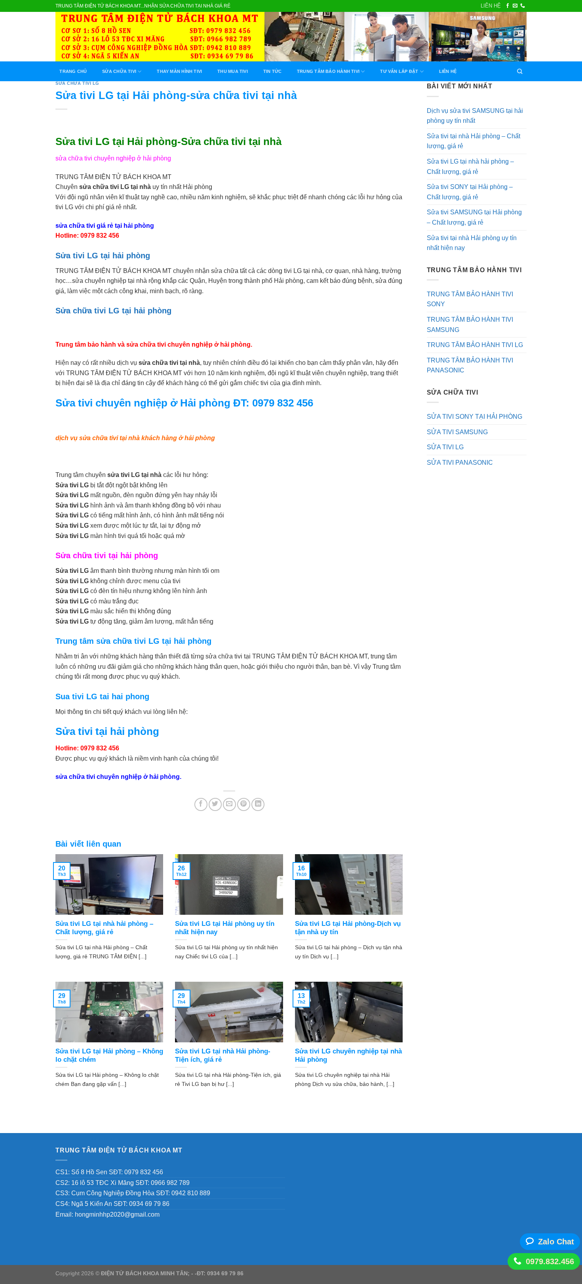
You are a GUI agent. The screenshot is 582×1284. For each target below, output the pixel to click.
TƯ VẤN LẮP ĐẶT (399, 71)
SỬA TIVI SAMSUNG (457, 432)
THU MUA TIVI (232, 71)
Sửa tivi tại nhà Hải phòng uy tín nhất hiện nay (472, 243)
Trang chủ (73, 71)
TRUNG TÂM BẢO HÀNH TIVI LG (475, 345)
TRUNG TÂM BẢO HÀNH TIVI (328, 71)
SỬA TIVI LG (445, 447)
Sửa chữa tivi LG (77, 83)
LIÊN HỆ (491, 6)
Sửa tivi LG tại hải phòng (102, 255)
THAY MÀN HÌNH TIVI (179, 71)
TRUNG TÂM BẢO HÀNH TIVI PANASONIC (470, 365)
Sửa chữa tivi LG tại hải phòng (113, 310)
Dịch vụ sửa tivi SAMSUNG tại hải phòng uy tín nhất (475, 115)
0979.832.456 (550, 1261)
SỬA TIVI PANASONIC (460, 462)
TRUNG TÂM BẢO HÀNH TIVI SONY (470, 299)
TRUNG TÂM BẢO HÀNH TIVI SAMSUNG (470, 324)
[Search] (520, 71)
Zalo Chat (556, 1241)
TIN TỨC (272, 71)
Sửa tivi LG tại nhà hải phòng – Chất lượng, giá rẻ (470, 166)
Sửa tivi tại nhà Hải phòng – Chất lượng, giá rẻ (473, 141)
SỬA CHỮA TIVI (119, 71)
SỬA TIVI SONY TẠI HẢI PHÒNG (474, 416)
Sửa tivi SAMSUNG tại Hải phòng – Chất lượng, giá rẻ (474, 217)
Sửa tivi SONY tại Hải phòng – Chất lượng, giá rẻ (470, 191)
